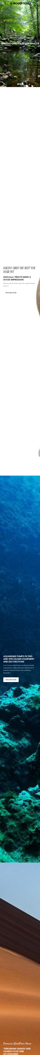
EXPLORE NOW (11, 293)
